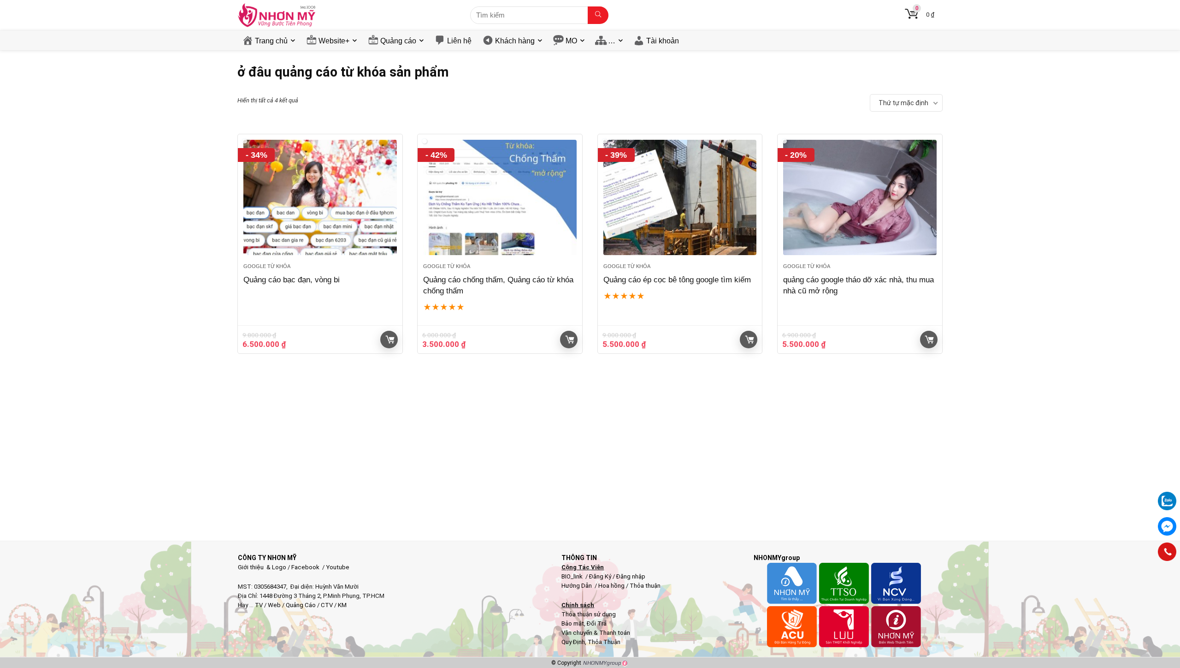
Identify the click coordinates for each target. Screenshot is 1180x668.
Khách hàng (515, 41)
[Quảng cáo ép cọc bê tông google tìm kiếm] (680, 197)
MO (571, 41)
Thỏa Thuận (603, 641)
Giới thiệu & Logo (262, 567)
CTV (327, 605)
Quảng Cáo (301, 605)
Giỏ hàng (389, 339)
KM (342, 605)
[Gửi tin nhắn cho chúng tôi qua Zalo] (1167, 496)
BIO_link (572, 576)
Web (274, 605)
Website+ (334, 41)
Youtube (337, 567)
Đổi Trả (597, 623)
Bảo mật (572, 623)
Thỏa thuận (644, 585)
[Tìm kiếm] (598, 15)
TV (258, 605)
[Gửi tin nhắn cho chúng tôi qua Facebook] (1167, 526)
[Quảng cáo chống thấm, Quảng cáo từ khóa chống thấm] (500, 197)
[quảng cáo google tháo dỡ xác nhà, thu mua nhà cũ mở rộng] (860, 197)
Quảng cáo (398, 41)
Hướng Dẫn (577, 585)
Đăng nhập (630, 576)
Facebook (305, 567)
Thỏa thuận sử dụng (588, 614)
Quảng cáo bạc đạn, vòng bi (291, 279)
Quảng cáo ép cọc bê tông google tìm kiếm (677, 279)
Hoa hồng (611, 585)
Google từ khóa (266, 266)
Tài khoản (662, 41)
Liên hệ (459, 41)
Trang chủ (271, 41)
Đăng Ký (601, 576)
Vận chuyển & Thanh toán (595, 632)
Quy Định (573, 641)
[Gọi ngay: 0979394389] (1167, 552)
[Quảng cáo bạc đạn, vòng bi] (320, 197)
